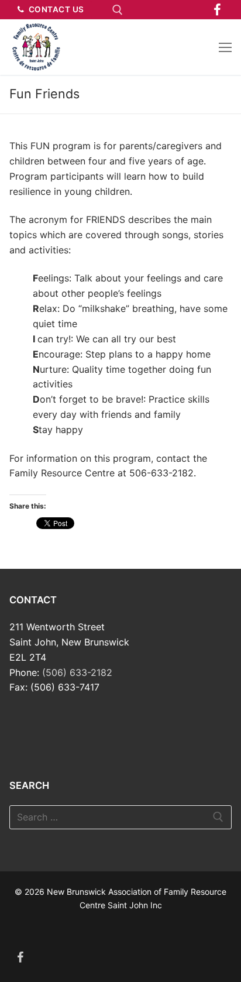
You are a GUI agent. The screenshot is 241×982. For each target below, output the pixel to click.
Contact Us (55, 9)
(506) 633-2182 (77, 672)
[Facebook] (217, 9)
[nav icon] (225, 47)
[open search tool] (117, 10)
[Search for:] (120, 817)
